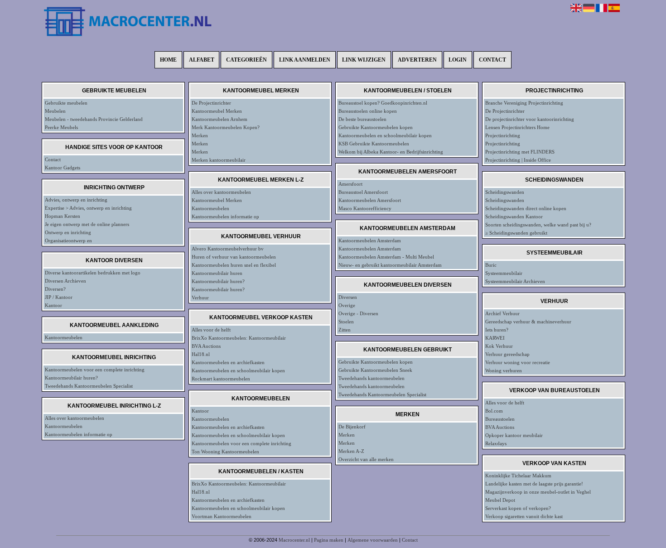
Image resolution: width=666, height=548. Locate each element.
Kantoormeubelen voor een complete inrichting (95, 369)
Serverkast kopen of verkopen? (518, 508)
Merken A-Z (351, 451)
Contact (492, 60)
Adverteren (417, 60)
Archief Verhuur (502, 313)
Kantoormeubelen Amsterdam (369, 240)
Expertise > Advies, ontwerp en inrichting (88, 208)
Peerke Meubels (61, 127)
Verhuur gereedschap (507, 354)
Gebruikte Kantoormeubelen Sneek (375, 370)
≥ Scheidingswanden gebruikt (516, 233)
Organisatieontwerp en (68, 240)
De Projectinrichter (211, 103)
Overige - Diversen (358, 313)
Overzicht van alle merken (366, 459)
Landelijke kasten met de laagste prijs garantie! (534, 483)
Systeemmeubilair (503, 273)
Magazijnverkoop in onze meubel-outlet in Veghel (538, 492)
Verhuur (200, 297)
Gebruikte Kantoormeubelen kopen (375, 127)
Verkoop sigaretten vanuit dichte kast (524, 516)
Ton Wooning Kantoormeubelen (225, 451)
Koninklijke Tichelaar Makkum (518, 475)
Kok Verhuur (499, 346)
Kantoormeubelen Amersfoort (369, 200)
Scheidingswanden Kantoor (514, 216)
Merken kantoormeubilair (219, 160)
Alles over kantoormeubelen (74, 418)
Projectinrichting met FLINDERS (520, 151)
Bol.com (494, 410)
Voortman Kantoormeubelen (221, 516)
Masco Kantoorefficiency (364, 208)
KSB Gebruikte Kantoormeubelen (373, 143)
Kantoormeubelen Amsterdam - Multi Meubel (386, 257)
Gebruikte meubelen (66, 103)
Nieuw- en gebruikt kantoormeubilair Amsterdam (390, 265)
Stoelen (346, 321)
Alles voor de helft (211, 329)
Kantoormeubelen (63, 337)
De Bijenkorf (352, 426)
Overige (346, 305)
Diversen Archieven (65, 281)
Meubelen (55, 111)
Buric (491, 265)
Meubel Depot (500, 500)
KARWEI (495, 338)
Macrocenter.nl (294, 540)
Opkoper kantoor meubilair (514, 435)
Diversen (347, 297)
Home (168, 60)
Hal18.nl (201, 354)
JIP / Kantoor (58, 297)
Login (458, 60)
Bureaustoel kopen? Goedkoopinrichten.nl (382, 103)
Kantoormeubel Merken (217, 111)
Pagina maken (328, 540)
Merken (200, 135)
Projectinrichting (502, 135)
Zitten (344, 329)
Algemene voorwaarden (372, 540)
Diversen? (55, 289)
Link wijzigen (364, 60)
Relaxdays (496, 443)
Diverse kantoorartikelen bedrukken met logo (92, 272)
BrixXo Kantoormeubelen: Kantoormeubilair (239, 338)
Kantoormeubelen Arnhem (219, 119)
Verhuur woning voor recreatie (517, 362)
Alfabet (201, 60)
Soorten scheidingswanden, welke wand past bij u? (538, 224)
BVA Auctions (206, 346)
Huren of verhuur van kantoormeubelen (234, 257)
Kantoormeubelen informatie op (78, 434)
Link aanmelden (304, 60)
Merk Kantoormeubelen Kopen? (226, 127)
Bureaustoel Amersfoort (363, 192)
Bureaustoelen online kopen (367, 111)
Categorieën (246, 60)
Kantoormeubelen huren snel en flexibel (234, 265)
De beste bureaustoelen (362, 119)
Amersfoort (350, 184)
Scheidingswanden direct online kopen (525, 208)
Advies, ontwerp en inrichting (76, 199)
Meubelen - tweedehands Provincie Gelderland (94, 119)
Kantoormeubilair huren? (71, 377)
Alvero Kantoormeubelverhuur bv (228, 248)
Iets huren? (496, 329)
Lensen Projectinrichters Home (517, 127)
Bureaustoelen (500, 419)
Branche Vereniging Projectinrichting (524, 103)
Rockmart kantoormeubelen (221, 378)
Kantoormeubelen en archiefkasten (228, 362)
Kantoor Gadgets (62, 167)
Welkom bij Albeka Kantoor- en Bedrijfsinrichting (390, 151)
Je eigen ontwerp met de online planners (87, 224)
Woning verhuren (503, 370)
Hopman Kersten (62, 216)
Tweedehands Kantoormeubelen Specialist (89, 386)
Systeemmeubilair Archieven (515, 281)
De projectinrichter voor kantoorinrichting (529, 119)
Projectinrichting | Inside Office (518, 160)
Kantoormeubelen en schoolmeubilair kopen (238, 370)
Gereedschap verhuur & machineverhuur (528, 321)
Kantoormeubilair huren (217, 273)
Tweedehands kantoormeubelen (371, 378)
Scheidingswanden (504, 192)
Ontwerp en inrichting (68, 232)
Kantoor (53, 305)
